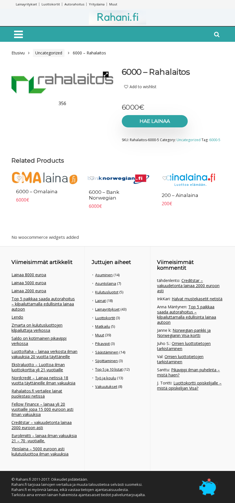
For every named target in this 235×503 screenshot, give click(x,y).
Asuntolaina (105, 283)
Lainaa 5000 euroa (28, 282)
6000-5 (214, 139)
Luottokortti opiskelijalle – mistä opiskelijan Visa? (189, 385)
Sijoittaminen (106, 360)
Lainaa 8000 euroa (28, 274)
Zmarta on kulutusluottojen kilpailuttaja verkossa (36, 327)
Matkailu (102, 326)
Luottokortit (51, 4)
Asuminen (104, 274)
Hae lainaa (155, 121)
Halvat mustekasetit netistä (197, 298)
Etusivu (18, 53)
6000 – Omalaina (37, 191)
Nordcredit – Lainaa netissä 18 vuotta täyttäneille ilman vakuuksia (43, 380)
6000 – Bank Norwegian (104, 195)
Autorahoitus (74, 4)
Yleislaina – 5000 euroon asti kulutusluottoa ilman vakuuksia (39, 451)
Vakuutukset (106, 386)
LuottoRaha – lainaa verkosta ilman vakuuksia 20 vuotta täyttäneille (44, 354)
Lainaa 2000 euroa (28, 290)
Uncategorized (48, 53)
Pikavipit (102, 343)
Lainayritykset (26, 4)
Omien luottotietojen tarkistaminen (184, 346)
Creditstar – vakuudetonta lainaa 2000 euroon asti (41, 425)
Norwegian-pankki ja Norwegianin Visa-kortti (184, 333)
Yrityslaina (97, 4)
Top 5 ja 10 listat (109, 369)
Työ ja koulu (105, 377)
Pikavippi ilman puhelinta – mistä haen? (188, 372)
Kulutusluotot (106, 292)
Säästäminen (106, 352)
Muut (113, 4)
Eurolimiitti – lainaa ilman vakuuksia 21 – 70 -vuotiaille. (44, 438)
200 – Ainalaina (180, 195)
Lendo (17, 317)
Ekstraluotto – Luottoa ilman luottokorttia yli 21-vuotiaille (38, 367)
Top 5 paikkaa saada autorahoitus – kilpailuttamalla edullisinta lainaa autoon (43, 304)
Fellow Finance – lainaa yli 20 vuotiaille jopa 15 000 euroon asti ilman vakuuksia (42, 409)
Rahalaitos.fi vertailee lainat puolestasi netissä (36, 393)
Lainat (100, 300)
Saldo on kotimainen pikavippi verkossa (38, 341)
